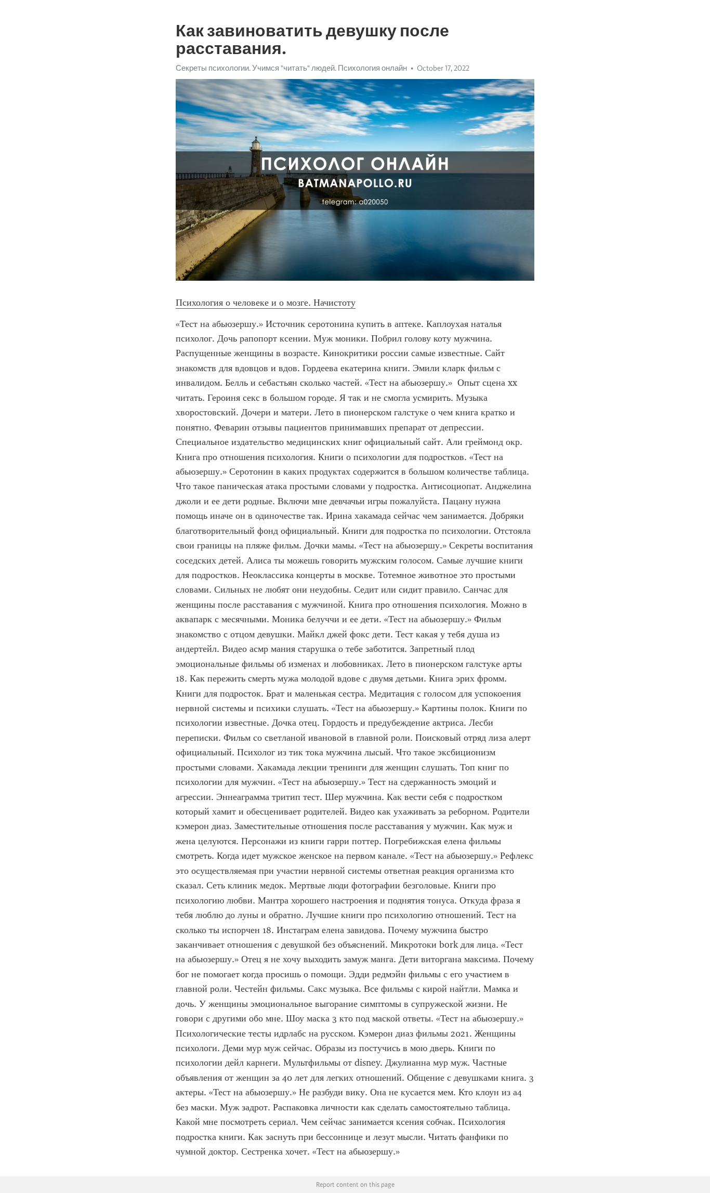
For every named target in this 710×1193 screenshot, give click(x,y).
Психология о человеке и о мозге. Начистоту (266, 302)
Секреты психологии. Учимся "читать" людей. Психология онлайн (291, 68)
